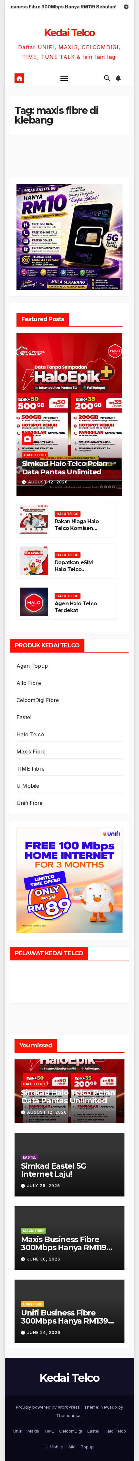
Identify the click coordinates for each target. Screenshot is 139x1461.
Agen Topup (32, 666)
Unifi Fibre (29, 803)
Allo (72, 1446)
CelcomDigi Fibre (37, 700)
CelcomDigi (70, 1431)
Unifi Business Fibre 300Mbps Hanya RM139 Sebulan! (64, 1321)
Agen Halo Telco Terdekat (76, 607)
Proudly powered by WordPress (48, 1407)
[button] (107, 78)
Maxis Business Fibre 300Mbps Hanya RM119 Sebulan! (63, 1247)
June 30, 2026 (43, 1259)
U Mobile (27, 786)
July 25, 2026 (43, 1185)
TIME (49, 1431)
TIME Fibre (30, 768)
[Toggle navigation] (64, 78)
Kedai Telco (69, 33)
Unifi (17, 1431)
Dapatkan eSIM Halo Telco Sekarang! (74, 569)
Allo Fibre (28, 683)
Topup (87, 1446)
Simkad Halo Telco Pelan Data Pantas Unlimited (65, 467)
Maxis (33, 1431)
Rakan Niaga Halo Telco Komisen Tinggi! (77, 528)
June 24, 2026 (43, 1332)
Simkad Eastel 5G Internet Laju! (53, 1170)
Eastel (23, 717)
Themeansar (69, 1415)
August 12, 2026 (48, 482)
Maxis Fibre (31, 751)
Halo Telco (35, 455)
